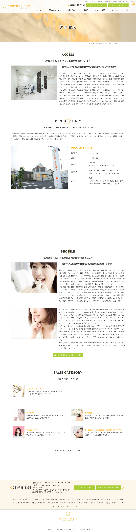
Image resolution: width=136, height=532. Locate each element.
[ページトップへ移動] (124, 488)
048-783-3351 (93, 153)
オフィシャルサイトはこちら (118, 5)
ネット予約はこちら (96, 5)
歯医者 (70, 450)
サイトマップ (80, 506)
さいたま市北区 (60, 450)
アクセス (78, 450)
